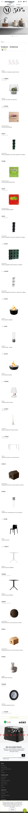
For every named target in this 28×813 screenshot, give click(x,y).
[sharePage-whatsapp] (23, 722)
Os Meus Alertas (4, 783)
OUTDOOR (18, 4)
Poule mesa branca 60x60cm (8, 567)
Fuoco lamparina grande (7, 374)
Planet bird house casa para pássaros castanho (11, 622)
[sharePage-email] (25, 722)
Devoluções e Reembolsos (6, 768)
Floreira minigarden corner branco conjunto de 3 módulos (14, 292)
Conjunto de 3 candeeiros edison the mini (10, 72)
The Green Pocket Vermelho (7, 209)
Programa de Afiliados (5, 795)
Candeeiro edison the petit (7, 402)
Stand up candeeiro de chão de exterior (10, 429)
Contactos (3, 772)
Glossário (3, 797)
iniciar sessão (3, 777)
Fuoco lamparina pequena (7, 319)
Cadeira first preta (5, 540)
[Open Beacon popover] (25, 810)
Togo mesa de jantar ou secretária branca (10, 457)
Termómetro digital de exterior (8, 705)
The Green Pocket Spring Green (8, 182)
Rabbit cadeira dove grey (7, 677)
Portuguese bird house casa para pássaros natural (12, 650)
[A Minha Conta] (18, 1)
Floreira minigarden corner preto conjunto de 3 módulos (13, 237)
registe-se (3, 778)
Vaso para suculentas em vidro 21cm (9, 99)
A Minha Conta (4, 775)
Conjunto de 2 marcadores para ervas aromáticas (12, 512)
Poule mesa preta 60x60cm (7, 595)
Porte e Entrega (4, 767)
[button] (11, 36)
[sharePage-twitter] (21, 722)
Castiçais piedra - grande (7, 347)
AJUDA (2, 763)
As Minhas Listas (4, 782)
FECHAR (12, 809)
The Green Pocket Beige (7, 127)
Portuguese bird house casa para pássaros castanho (13, 484)
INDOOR (9, 4)
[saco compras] (23, 1)
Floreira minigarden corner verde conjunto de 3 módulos (13, 154)
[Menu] (2, 1)
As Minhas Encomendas (5, 780)
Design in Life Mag (4, 791)
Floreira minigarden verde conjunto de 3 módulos (12, 264)
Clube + (2, 770)
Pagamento (3, 765)
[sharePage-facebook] (20, 722)
